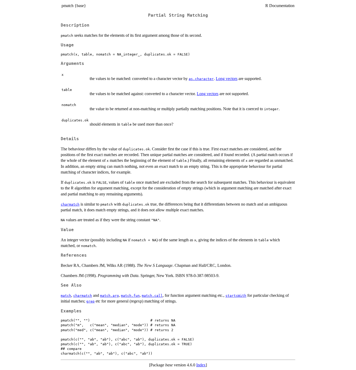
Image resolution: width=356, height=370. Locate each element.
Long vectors (226, 78)
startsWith (235, 296)
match (66, 296)
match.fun (130, 296)
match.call (152, 296)
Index (201, 365)
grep (90, 301)
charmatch (70, 204)
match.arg (109, 296)
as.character (201, 79)
